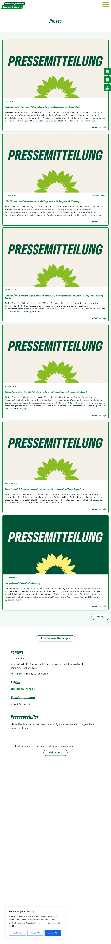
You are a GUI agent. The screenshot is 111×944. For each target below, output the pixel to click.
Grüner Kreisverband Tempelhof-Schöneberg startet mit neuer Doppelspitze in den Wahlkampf (46, 392)
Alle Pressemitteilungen (55, 638)
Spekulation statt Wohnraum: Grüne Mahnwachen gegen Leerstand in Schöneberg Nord (42, 107)
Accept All (52, 933)
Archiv (100, 616)
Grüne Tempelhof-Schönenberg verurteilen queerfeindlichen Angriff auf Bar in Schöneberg (44, 489)
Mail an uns (55, 752)
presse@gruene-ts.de (23, 688)
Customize (17, 933)
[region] (35, 923)
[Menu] (106, 4)
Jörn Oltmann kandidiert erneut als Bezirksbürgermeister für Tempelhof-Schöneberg (42, 201)
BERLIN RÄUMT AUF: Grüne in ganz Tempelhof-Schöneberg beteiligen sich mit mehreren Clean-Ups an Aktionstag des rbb (54, 296)
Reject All (35, 933)
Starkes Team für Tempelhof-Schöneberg (22, 583)
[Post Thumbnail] (55, 68)
